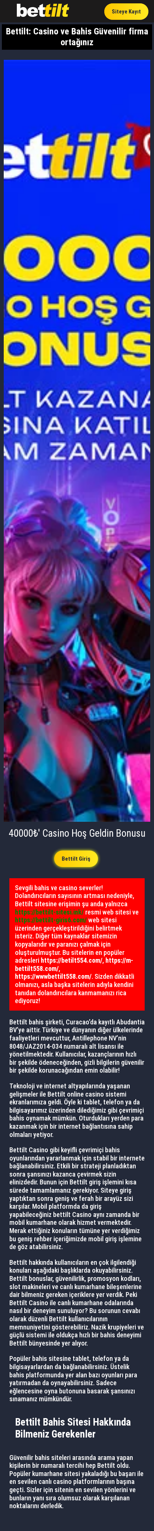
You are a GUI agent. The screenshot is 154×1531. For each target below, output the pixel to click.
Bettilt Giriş (76, 858)
